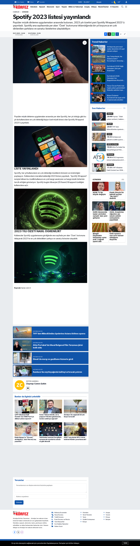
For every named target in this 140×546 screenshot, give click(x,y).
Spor (58, 7)
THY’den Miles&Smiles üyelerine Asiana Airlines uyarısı (115, 128)
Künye (85, 521)
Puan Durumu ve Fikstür (62, 519)
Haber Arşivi (58, 526)
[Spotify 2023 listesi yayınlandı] (50, 61)
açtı (26, 185)
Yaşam (64, 7)
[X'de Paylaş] (109, 34)
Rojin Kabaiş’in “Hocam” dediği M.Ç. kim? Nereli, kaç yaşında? (25, 439)
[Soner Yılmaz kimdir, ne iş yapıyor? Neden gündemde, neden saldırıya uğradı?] (50, 406)
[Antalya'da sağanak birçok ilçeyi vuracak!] (75, 406)
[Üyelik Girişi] (125, 2)
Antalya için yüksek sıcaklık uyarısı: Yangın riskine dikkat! (115, 138)
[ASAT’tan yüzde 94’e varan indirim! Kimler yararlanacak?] (75, 429)
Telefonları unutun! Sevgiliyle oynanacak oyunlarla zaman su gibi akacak (50, 439)
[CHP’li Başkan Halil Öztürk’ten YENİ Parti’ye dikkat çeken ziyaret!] (26, 406)
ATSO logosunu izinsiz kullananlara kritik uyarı (116, 159)
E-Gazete (114, 7)
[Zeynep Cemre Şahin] (19, 385)
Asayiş (87, 7)
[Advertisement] (50, 99)
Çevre (109, 134)
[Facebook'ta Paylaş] (105, 34)
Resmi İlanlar (103, 7)
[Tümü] (124, 108)
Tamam (125, 543)
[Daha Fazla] (117, 34)
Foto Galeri (20, 2)
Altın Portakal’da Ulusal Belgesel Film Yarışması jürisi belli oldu (116, 148)
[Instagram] (22, 532)
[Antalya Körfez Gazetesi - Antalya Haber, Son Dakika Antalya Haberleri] (20, 6)
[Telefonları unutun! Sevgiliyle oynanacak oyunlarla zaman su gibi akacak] (50, 429)
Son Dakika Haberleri (61, 524)
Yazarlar (42, 2)
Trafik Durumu (59, 517)
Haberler (16, 12)
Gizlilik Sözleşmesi (89, 519)
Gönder (19, 502)
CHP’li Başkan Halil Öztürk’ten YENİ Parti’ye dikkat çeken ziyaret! (24, 416)
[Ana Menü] (126, 7)
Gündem (33, 7)
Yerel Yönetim (87, 515)
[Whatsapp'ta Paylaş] (113, 34)
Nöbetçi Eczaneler (60, 512)
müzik (24, 117)
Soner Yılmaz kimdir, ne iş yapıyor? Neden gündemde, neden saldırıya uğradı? (50, 416)
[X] (18, 532)
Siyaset (42, 7)
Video (32, 2)
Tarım (84, 517)
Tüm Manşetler (59, 521)
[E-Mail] (28, 388)
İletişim (108, 519)
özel (51, 120)
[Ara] (122, 7)
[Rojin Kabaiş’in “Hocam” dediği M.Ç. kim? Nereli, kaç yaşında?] (26, 429)
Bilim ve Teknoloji (76, 7)
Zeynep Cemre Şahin (36, 384)
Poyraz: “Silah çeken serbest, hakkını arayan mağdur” (115, 118)
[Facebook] (14, 532)
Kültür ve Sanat (113, 144)
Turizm (108, 515)
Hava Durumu (58, 515)
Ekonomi (50, 7)
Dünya (94, 7)
